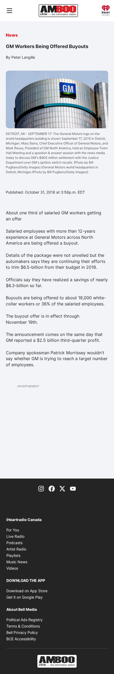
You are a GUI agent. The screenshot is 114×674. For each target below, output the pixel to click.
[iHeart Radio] (106, 10)
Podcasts (14, 542)
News (12, 35)
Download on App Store (26, 590)
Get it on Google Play (24, 597)
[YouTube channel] (73, 488)
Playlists (13, 555)
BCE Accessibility (21, 639)
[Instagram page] (41, 488)
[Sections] (9, 10)
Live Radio (15, 536)
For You (12, 530)
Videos (12, 568)
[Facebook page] (52, 488)
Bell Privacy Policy (22, 632)
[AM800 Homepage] (58, 10)
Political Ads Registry (24, 619)
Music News (16, 562)
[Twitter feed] (62, 488)
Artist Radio (16, 549)
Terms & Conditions (23, 626)
